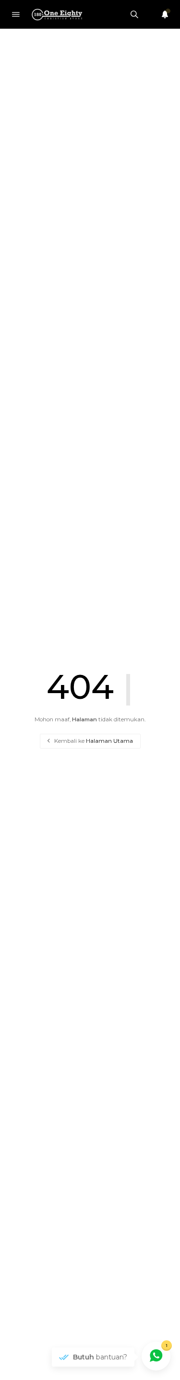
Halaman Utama (109, 741)
